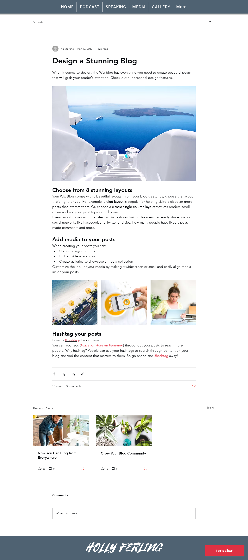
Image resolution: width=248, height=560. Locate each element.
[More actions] (193, 48)
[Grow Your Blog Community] (124, 430)
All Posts (38, 22)
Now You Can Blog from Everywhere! (57, 455)
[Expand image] (74, 302)
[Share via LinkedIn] (73, 374)
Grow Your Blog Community (123, 453)
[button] (210, 22)
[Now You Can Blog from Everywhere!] (61, 430)
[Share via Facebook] (54, 374)
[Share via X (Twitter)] (63, 374)
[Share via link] (82, 374)
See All (211, 407)
